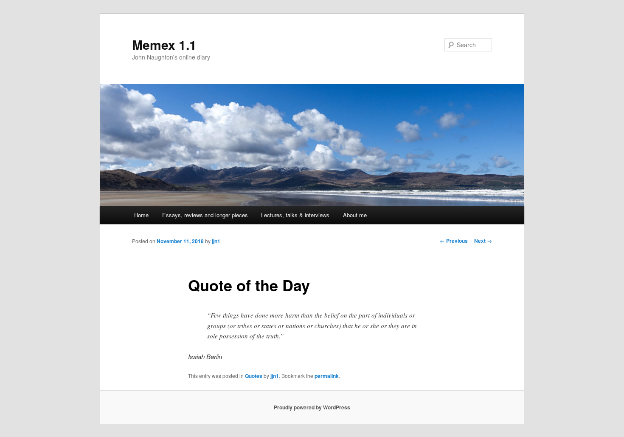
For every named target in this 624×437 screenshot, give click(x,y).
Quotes (253, 376)
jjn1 (216, 241)
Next (483, 240)
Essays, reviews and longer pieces (205, 215)
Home (141, 215)
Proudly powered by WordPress (312, 407)
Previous (454, 240)
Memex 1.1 (164, 44)
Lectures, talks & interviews (295, 215)
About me (355, 215)
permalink (327, 376)
